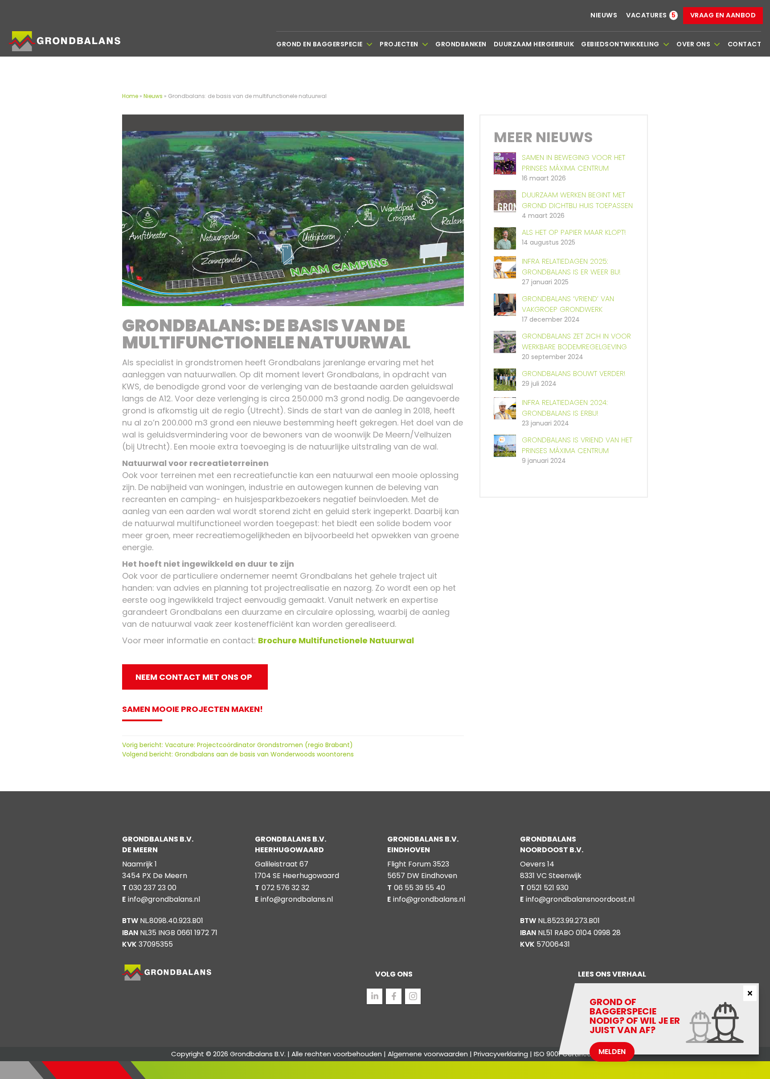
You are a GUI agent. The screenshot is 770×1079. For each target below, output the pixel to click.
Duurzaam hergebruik (534, 44)
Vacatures (646, 15)
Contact (745, 44)
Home (130, 96)
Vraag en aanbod (723, 15)
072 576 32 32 (285, 888)
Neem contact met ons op (193, 677)
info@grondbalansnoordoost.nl (580, 899)
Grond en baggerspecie (319, 44)
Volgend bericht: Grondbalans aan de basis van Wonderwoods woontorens (238, 754)
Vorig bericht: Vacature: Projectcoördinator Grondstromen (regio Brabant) (237, 744)
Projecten (399, 44)
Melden (612, 1051)
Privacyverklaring (501, 1054)
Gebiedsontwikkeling (620, 44)
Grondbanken (461, 44)
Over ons (693, 44)
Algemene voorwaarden (428, 1054)
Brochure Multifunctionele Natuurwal (336, 640)
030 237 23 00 (152, 888)
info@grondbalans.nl (164, 899)
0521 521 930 (548, 888)
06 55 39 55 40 (419, 888)
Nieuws (603, 15)
